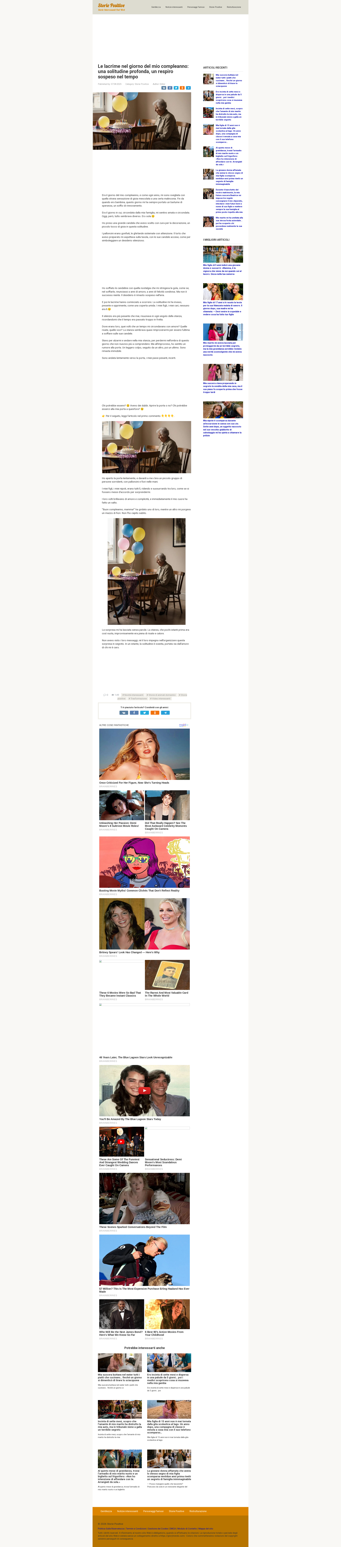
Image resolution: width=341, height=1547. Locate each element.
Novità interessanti (133, 695)
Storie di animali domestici (162, 695)
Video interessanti (161, 698)
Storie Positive (111, 5)
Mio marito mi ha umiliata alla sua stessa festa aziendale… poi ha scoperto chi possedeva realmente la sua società (229, 223)
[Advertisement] (170, 37)
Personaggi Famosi (195, 7)
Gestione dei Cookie (158, 1528)
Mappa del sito (205, 1528)
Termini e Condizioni (136, 1528)
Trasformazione (139, 698)
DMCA (173, 1528)
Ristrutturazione (234, 7)
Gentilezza (156, 7)
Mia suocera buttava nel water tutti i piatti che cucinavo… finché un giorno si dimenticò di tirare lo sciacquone (120, 1377)
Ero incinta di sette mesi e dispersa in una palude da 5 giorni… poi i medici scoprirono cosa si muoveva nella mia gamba (167, 1379)
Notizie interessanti (173, 7)
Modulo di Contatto (187, 1528)
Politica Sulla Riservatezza (111, 1528)
